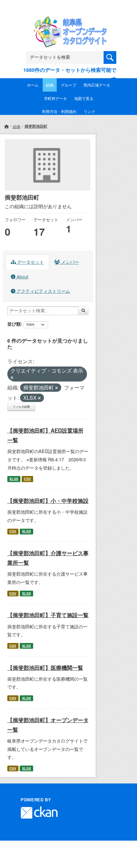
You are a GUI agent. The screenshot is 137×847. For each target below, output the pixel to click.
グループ (68, 84)
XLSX (13, 478)
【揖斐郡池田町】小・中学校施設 (48, 500)
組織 (50, 84)
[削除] (12, 377)
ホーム (33, 84)
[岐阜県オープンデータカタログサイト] (68, 20)
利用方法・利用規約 (59, 111)
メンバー (69, 262)
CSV (27, 478)
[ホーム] (6, 126)
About (21, 276)
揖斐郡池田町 (36, 126)
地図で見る (83, 98)
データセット (30, 262)
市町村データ (55, 98)
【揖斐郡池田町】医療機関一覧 (45, 667)
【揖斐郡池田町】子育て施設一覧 (48, 615)
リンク (89, 111)
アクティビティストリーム (42, 291)
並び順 (14, 324)
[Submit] (83, 310)
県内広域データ (96, 84)
